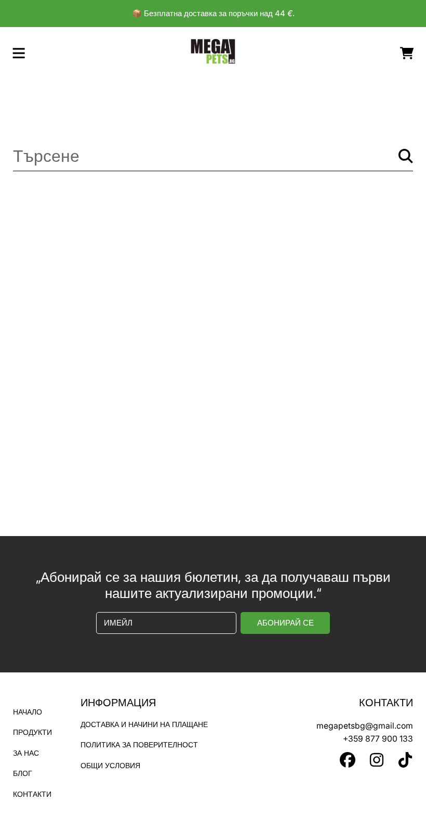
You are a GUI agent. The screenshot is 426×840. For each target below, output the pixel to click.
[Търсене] (405, 156)
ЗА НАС (26, 753)
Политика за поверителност (139, 745)
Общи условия (110, 765)
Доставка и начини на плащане (144, 724)
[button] (19, 53)
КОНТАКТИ (32, 794)
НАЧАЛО (27, 712)
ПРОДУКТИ (32, 732)
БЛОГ (22, 773)
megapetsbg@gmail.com (364, 726)
